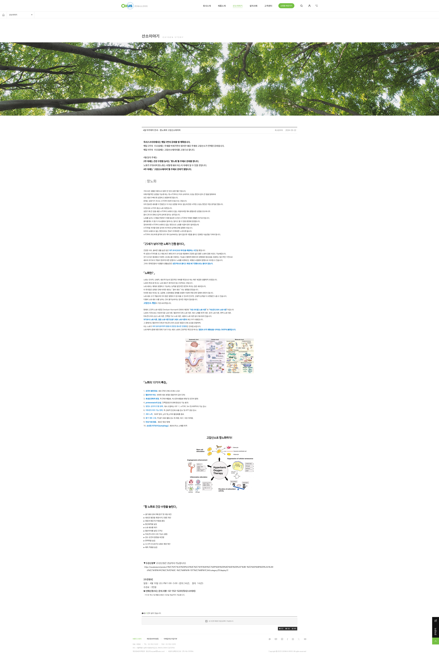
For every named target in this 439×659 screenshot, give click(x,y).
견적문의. (435, 631)
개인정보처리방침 (153, 639)
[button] (281, 628)
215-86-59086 (187, 651)
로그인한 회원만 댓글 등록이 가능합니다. (221, 621)
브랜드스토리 (137, 639)
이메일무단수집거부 (170, 639)
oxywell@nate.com (157, 651)
